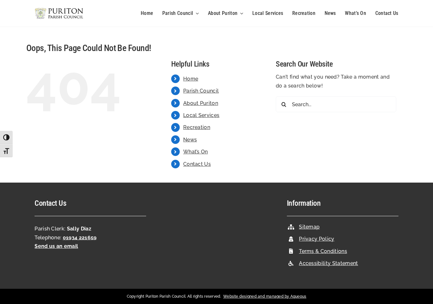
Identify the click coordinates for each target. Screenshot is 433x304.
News (190, 140)
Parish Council (201, 91)
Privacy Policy (316, 239)
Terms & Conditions (323, 251)
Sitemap (309, 227)
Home (190, 79)
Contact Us (197, 164)
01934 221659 (80, 238)
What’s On (195, 152)
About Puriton (200, 103)
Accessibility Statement (328, 263)
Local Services (201, 115)
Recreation (196, 127)
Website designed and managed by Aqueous (264, 296)
